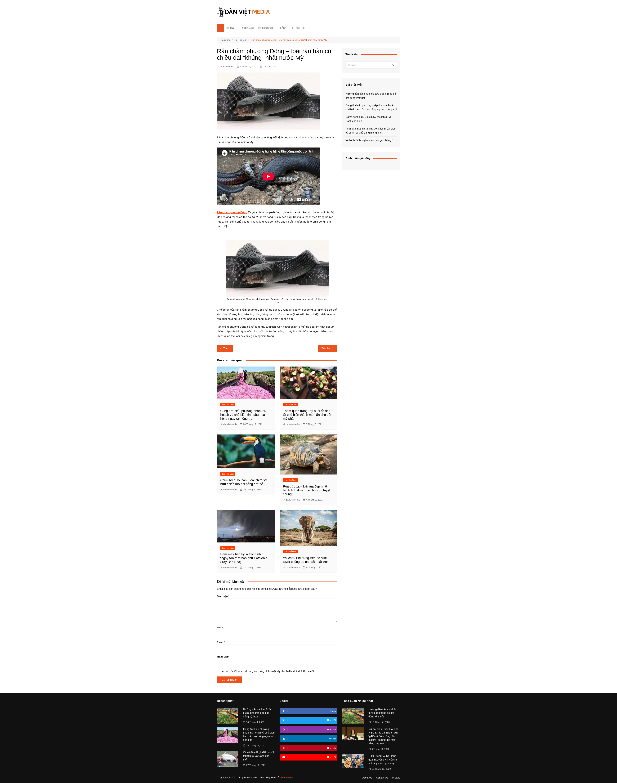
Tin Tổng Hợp (265, 28)
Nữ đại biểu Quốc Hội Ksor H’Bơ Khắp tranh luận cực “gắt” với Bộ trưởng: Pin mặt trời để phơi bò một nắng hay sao (383, 736)
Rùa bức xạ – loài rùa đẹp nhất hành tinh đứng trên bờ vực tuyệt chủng (306, 490)
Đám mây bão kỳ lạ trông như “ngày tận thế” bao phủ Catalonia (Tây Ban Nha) (243, 558)
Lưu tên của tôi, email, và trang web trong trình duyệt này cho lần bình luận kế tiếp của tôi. (267, 671)
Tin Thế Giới (246, 28)
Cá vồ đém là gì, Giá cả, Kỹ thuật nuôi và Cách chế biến (368, 119)
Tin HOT (231, 28)
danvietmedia (227, 66)
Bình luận (223, 596)
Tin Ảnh (281, 28)
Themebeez (287, 777)
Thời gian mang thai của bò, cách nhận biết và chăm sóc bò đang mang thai (370, 130)
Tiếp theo (326, 348)
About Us (367, 777)
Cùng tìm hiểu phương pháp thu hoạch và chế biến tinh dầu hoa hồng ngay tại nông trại (243, 414)
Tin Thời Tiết (297, 28)
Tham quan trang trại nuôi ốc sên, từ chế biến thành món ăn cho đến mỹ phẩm (307, 414)
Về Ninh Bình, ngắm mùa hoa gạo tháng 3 (369, 140)
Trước (226, 348)
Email (221, 642)
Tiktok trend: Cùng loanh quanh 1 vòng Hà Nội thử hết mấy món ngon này (382, 760)
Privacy (396, 777)
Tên (220, 627)
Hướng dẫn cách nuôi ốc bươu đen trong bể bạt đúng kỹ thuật (370, 95)
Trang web (223, 656)
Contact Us (382, 777)
